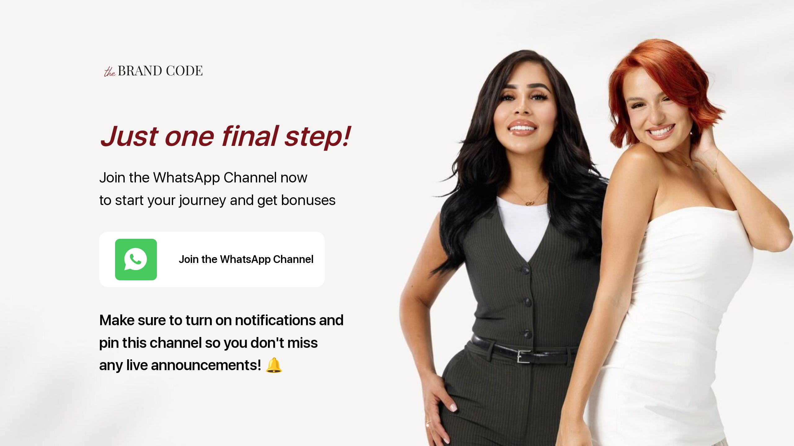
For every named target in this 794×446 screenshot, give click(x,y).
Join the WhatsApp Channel (246, 259)
